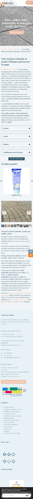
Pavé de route (8, 427)
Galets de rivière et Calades (12, 433)
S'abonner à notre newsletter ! (14, 382)
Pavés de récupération (10, 424)
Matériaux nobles (9, 418)
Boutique (6, 431)
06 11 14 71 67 (7, 355)
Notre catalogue (16, 32)
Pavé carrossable (9, 422)
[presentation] (30, 181)
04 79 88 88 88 (8, 353)
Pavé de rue (7, 429)
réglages (25, 493)
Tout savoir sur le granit (11, 420)
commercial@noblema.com (12, 357)
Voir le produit (16, 181)
